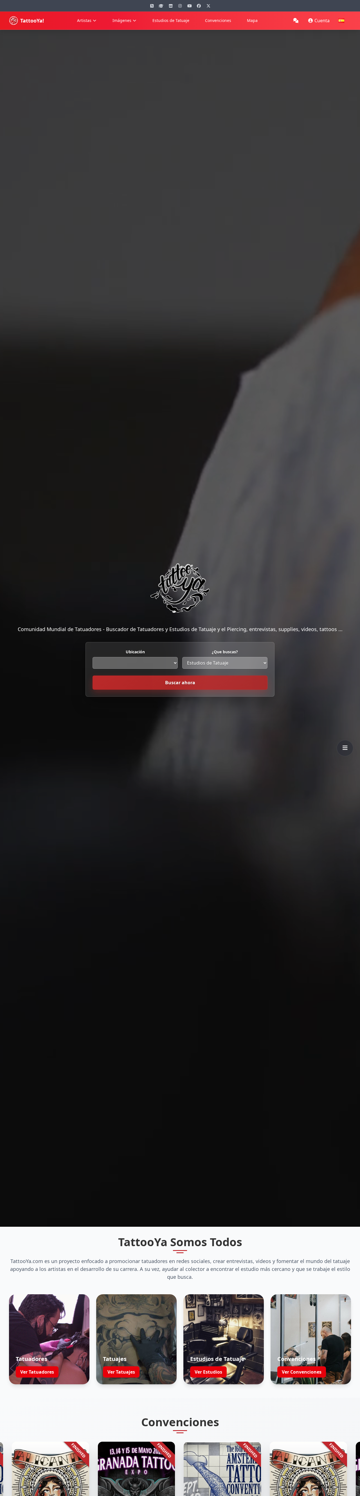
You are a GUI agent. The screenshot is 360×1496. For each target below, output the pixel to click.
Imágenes (121, 20)
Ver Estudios (208, 1372)
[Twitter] (208, 5)
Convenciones (218, 20)
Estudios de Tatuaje (170, 20)
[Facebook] (198, 5)
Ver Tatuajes (121, 1372)
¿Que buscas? (225, 651)
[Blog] (151, 5)
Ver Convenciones (301, 1372)
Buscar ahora (180, 682)
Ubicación (135, 651)
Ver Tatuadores (37, 1372)
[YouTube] (189, 5)
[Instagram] (180, 5)
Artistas (84, 20)
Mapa (252, 20)
